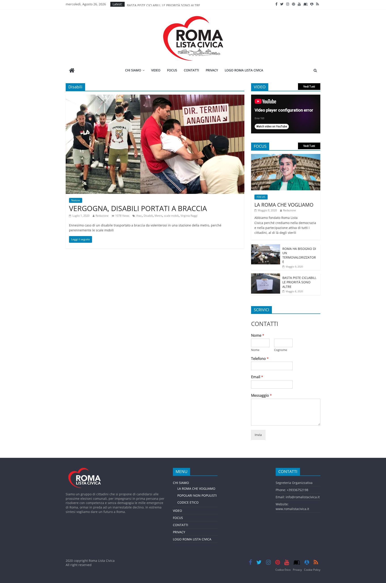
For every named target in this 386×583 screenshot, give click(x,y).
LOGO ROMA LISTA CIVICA (244, 70)
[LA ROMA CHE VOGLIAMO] (285, 156)
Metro (158, 216)
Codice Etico (283, 570)
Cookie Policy (312, 570)
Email (257, 377)
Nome (257, 335)
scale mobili (171, 216)
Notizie (75, 200)
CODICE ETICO (188, 502)
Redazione (102, 216)
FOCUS (172, 70)
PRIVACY (212, 70)
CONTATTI (191, 70)
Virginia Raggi (188, 216)
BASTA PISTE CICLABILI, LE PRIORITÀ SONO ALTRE (163, 4)
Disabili (148, 216)
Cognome (280, 350)
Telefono (260, 358)
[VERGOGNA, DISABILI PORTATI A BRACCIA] (155, 97)
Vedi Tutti (309, 86)
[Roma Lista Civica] (72, 71)
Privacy (297, 570)
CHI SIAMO (133, 70)
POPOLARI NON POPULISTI (197, 495)
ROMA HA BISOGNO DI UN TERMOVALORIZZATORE (299, 255)
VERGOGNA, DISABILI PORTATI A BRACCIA (138, 208)
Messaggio (261, 395)
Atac (139, 216)
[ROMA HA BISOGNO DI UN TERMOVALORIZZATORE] (265, 247)
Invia (258, 435)
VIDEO (155, 70)
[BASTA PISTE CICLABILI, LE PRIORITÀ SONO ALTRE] (265, 276)
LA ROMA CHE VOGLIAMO (283, 204)
